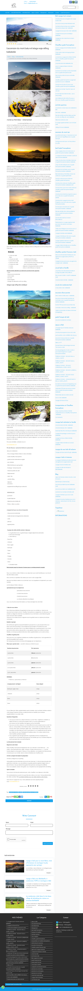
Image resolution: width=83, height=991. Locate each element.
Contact (57, 12)
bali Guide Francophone (36, 930)
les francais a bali (35, 956)
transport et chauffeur (36, 932)
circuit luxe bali (34, 953)
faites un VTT (10, 965)
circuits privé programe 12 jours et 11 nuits (16, 927)
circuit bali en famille (36, 964)
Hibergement (43, 12)
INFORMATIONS (26, 12)
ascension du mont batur (37, 968)
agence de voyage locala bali (38, 949)
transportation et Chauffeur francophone (40, 940)
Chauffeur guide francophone (38, 938)
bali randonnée (19, 56)
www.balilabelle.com (12, 444)
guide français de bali (36, 960)
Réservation (51, 12)
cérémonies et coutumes (37, 943)
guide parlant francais (36, 962)
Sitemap (8, 984)
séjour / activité (35, 12)
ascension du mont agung (37, 971)
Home (9, 56)
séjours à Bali (34, 921)
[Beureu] (46, 797)
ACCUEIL (7, 12)
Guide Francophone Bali (16, 984)
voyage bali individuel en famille (38, 951)
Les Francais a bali (35, 979)
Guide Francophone (65, 12)
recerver (29, 800)
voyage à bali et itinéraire (37, 977)
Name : (7, 822)
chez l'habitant (34, 936)
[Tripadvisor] (73, 3)
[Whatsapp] (48, 797)
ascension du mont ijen (36, 973)
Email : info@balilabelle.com (30, 3)
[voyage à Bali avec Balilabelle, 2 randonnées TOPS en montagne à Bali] (15, 884)
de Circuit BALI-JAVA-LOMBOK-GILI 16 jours (17, 974)
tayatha (49, 989)
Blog (13, 56)
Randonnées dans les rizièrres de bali (15, 979)
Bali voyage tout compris (37, 958)
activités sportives (35, 934)
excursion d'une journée (36, 945)
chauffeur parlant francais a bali (38, 947)
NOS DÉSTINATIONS (16, 12)
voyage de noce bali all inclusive (38, 966)
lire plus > (49, 872)
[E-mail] (51, 797)
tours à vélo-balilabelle (12, 977)
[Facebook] (70, 3)
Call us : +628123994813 (30, 1)
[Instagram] (76, 3)
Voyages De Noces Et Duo (13, 925)
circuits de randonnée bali (37, 975)
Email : (32, 822)
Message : (8, 828)
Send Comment (47, 843)
